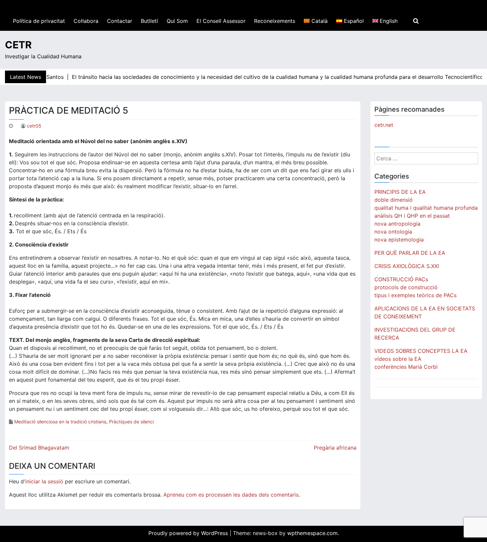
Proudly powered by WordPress (189, 533)
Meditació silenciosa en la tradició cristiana (60, 421)
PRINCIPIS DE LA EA (400, 192)
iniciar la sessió (44, 481)
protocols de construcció (406, 287)
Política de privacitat (39, 21)
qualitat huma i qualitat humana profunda (426, 207)
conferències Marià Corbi (406, 366)
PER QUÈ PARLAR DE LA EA (409, 252)
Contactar (119, 21)
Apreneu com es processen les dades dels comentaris (230, 494)
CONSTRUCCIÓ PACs (401, 279)
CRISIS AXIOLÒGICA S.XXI (406, 266)
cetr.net (383, 125)
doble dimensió (393, 199)
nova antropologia (397, 223)
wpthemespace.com (312, 533)
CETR (18, 45)
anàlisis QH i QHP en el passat (412, 215)
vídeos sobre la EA (397, 358)
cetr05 (34, 126)
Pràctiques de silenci (131, 421)
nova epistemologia (399, 239)
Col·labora (86, 21)
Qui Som (177, 21)
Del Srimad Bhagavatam (39, 447)
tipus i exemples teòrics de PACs (415, 295)
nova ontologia (393, 231)
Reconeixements (274, 21)
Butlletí (149, 21)
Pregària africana (335, 447)
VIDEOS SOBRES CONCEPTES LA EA (420, 351)
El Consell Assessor (220, 21)
